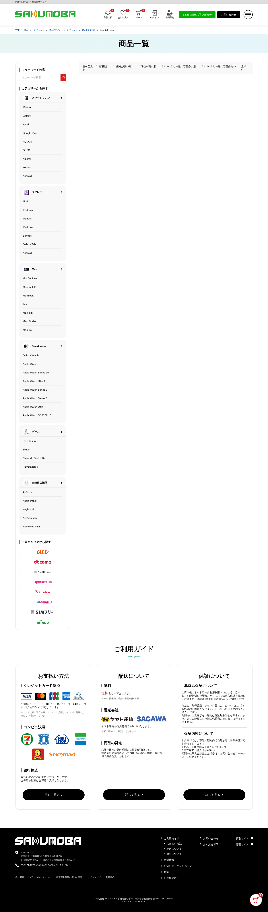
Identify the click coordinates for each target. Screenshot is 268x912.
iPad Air (27, 218)
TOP (17, 30)
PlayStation (29, 440)
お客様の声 (170, 877)
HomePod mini (31, 526)
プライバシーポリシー (40, 877)
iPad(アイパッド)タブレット (63, 30)
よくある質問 (210, 844)
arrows (27, 167)
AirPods (27, 492)
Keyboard (28, 509)
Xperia (26, 124)
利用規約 (110, 877)
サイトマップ (94, 877)
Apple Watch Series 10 (36, 372)
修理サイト (242, 844)
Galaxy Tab (29, 244)
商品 (26, 30)
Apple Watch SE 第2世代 (37, 415)
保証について (174, 853)
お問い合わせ (228, 14)
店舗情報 (168, 859)
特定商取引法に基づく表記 (69, 877)
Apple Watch (30, 364)
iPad (25, 201)
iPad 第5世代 (88, 30)
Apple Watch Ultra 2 (34, 381)
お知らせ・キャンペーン (177, 865)
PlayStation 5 (30, 466)
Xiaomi (27, 158)
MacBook (28, 295)
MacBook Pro (30, 287)
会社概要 (19, 877)
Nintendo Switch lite (34, 458)
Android (27, 175)
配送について (174, 848)
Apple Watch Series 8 (35, 398)
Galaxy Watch (31, 355)
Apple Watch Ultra (33, 406)
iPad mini (28, 210)
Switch (26, 449)
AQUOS (27, 141)
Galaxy (27, 115)
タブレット (38, 30)
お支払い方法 (174, 843)
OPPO (26, 150)
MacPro (27, 329)
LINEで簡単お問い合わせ (197, 14)
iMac (25, 304)
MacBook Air (30, 278)
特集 (166, 871)
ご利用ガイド (171, 838)
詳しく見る (52, 794)
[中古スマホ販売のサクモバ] (48, 844)
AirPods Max (30, 517)
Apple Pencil (30, 500)
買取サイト (242, 838)
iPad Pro (28, 227)
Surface (27, 235)
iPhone (27, 107)
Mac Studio (29, 321)
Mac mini (28, 312)
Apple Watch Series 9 (35, 389)
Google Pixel (30, 133)
